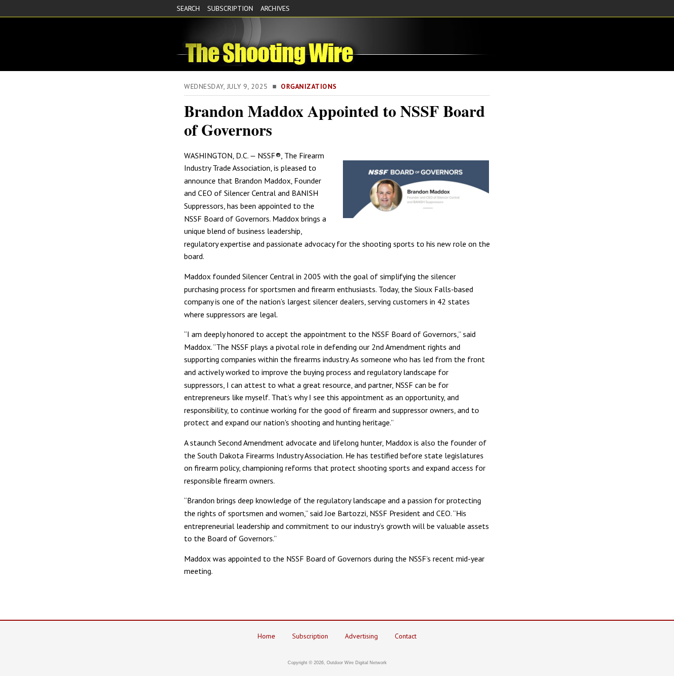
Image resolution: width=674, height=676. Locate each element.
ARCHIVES (275, 8)
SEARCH (188, 8)
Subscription (310, 636)
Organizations (309, 86)
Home (266, 636)
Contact (405, 636)
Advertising (361, 636)
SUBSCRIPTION (230, 8)
